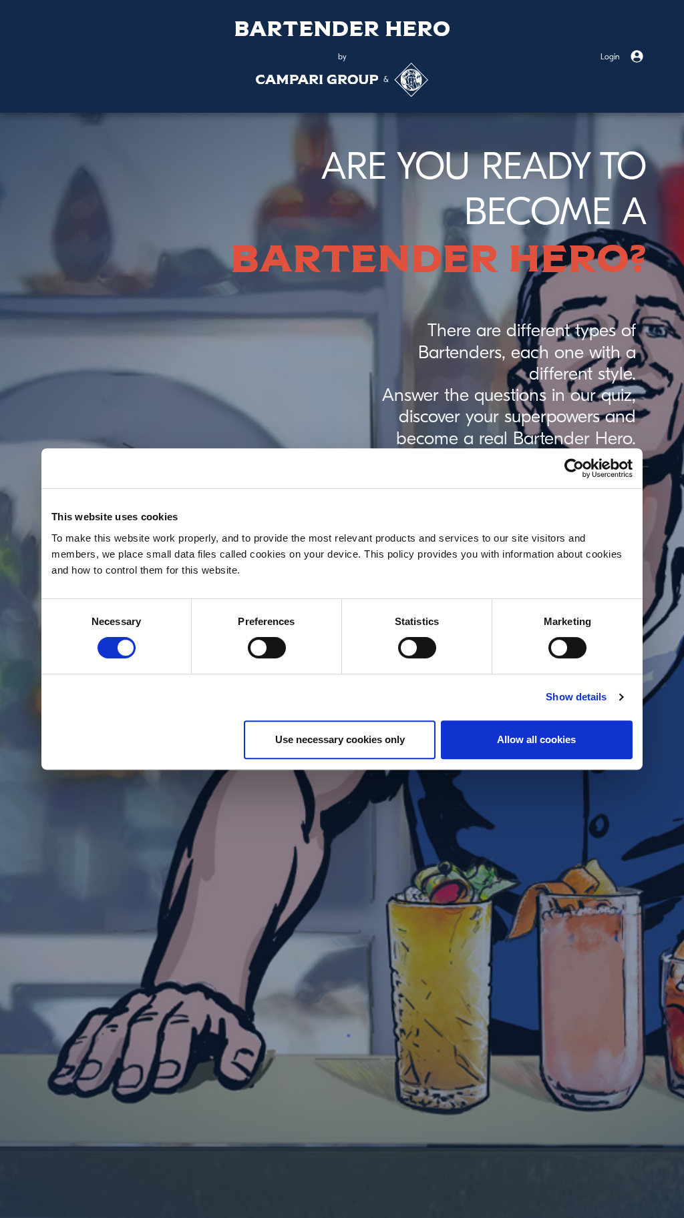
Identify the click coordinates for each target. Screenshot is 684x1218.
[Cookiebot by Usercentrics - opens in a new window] (574, 468)
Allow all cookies (536, 739)
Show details (576, 696)
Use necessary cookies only (340, 739)
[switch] (267, 647)
